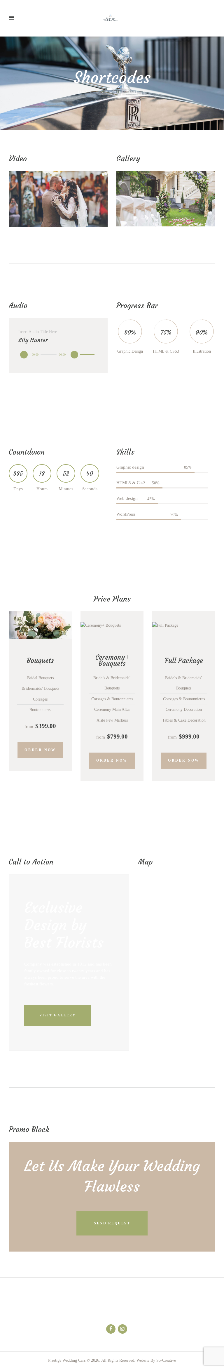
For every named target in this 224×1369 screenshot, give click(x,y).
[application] (58, 354)
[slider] (88, 350)
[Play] (24, 354)
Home (85, 92)
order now (40, 750)
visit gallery (57, 1015)
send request (112, 1223)
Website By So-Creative (156, 1360)
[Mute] (74, 354)
